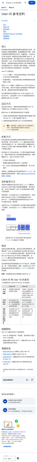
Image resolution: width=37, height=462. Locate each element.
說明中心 (4, 7)
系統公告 (11, 7)
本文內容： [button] (5, 21)
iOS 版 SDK (7, 362)
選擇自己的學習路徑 (7, 429)
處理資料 (6, 29)
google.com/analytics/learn (15, 432)
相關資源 (6, 38)
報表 (4, 32)
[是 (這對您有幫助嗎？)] (27, 380)
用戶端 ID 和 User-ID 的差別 (12, 34)
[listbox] (9, 458)
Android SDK (7, 357)
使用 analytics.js (8, 351)
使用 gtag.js (7, 354)
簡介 (4, 25)
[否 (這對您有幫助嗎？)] (32, 380)
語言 (6, 456)
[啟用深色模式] (18, 458)
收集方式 (6, 27)
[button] (3, 2)
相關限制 (6, 36)
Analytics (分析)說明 (13, 3)
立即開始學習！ (7, 446)
